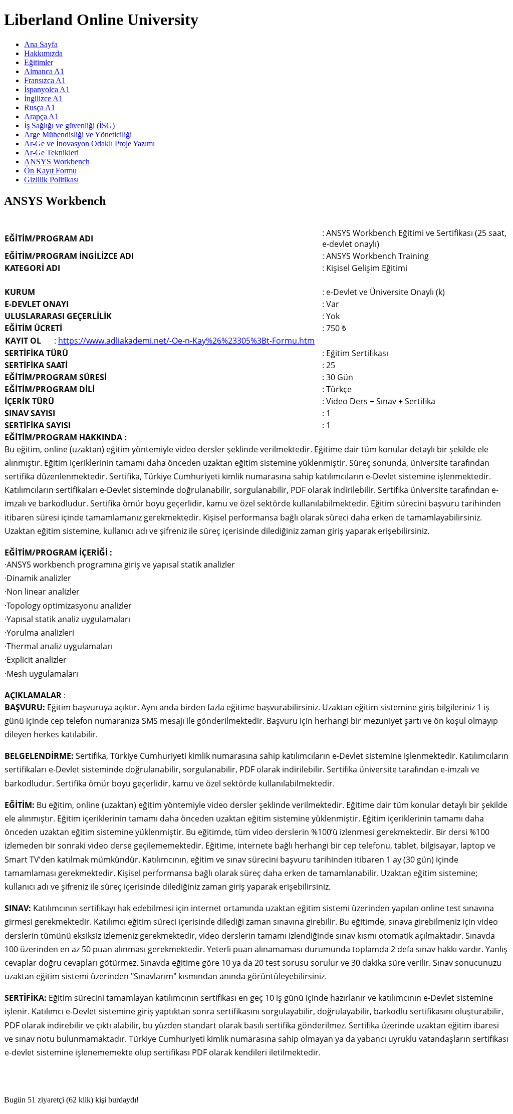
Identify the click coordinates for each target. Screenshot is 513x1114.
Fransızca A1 (45, 80)
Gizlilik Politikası (51, 179)
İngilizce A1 (43, 98)
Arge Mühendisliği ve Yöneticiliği (78, 134)
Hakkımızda (43, 53)
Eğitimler (38, 62)
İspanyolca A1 (47, 89)
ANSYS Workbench (57, 161)
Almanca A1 (44, 71)
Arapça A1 (41, 116)
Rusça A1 (39, 107)
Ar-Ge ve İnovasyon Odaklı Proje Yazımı (89, 143)
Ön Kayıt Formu (50, 170)
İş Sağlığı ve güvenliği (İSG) (69, 125)
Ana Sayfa (41, 44)
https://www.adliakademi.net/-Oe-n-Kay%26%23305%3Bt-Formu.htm (186, 340)
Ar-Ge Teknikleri (51, 152)
